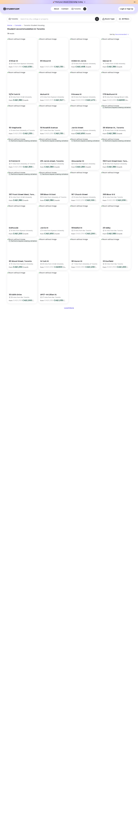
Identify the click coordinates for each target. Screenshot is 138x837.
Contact (64, 9)
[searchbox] (57, 19)
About (56, 9)
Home (9, 25)
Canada (18, 25)
